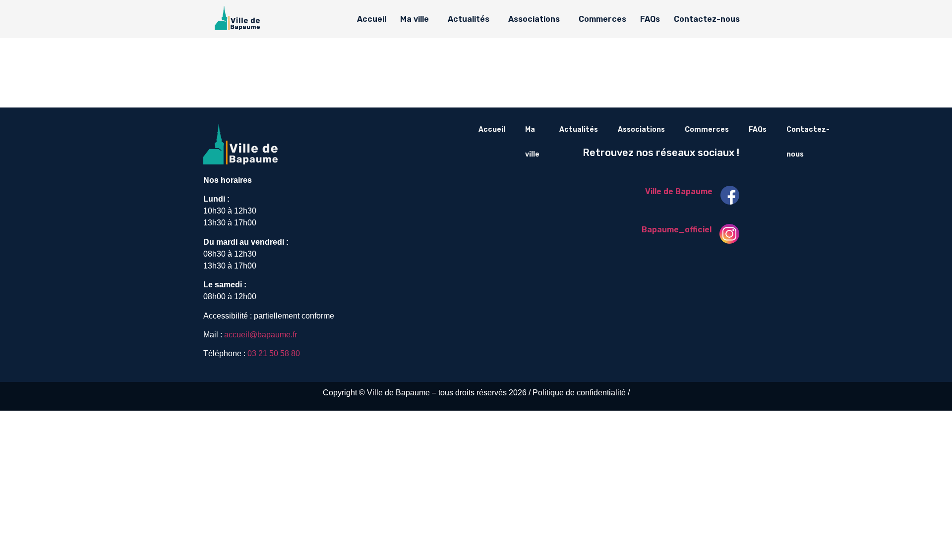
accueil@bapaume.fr (260, 334)
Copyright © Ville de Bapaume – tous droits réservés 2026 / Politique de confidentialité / (476, 392)
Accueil (371, 19)
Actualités (468, 19)
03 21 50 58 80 (273, 353)
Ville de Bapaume (679, 191)
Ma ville (414, 19)
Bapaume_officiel (677, 229)
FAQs (650, 19)
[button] (417, 19)
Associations (534, 19)
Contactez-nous (707, 19)
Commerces (602, 19)
